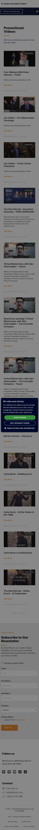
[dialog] (19, 415)
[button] (19, 428)
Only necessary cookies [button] (20, 423)
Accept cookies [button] (20, 417)
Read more (28, 412)
